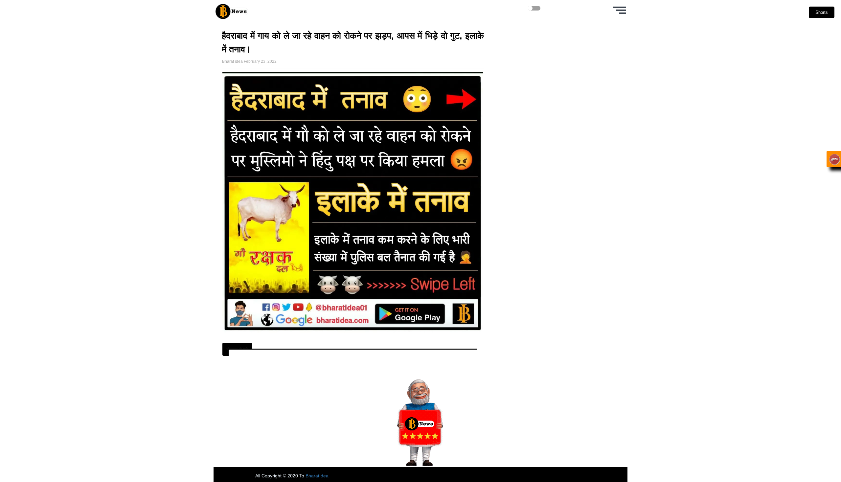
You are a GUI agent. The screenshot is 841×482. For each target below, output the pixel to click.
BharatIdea (317, 475)
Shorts (821, 12)
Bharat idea (232, 61)
